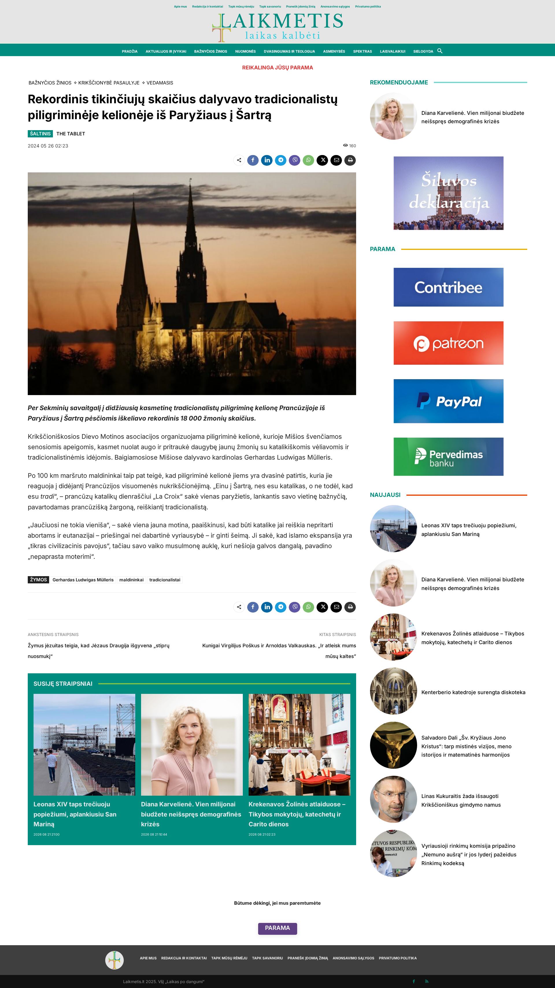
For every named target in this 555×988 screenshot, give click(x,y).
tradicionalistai (164, 580)
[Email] (336, 160)
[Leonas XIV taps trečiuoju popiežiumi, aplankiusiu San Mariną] (84, 745)
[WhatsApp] (308, 160)
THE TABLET (70, 134)
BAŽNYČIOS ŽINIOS (50, 83)
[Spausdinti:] (350, 160)
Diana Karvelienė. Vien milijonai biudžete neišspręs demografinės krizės (191, 814)
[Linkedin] (267, 160)
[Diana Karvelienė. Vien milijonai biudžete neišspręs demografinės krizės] (192, 745)
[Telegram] (280, 160)
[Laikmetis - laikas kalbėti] (277, 27)
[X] (322, 160)
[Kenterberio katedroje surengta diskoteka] (393, 691)
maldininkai (131, 580)
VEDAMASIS (160, 83)
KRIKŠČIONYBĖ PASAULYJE (109, 83)
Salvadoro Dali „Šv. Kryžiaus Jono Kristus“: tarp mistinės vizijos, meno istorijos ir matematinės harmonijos (466, 746)
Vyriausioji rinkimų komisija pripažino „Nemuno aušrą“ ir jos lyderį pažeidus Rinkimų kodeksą (469, 854)
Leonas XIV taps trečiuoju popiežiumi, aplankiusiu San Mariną (75, 814)
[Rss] (427, 981)
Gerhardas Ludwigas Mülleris (83, 580)
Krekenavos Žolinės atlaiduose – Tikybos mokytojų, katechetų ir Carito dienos (297, 814)
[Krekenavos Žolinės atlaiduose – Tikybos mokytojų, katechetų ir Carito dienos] (299, 745)
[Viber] (294, 160)
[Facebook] (253, 160)
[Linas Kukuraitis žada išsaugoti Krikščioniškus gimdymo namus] (393, 799)
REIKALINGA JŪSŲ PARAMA (277, 67)
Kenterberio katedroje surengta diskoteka (473, 692)
